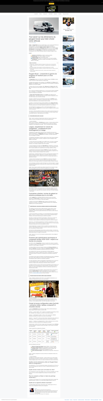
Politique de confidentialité (94, 399)
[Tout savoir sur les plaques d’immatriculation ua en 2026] (68, 48)
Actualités (60, 13)
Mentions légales (87, 399)
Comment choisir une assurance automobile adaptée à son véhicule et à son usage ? (68, 43)
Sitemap (100, 399)
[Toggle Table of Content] (57, 63)
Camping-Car (45, 13)
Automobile (36, 13)
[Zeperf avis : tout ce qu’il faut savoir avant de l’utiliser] (68, 81)
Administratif (50, 13)
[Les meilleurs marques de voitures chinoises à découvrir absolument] (68, 57)
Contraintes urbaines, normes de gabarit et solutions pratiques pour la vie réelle (42, 67)
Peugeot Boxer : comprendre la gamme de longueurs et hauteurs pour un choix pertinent (43, 64)
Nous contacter (67, 399)
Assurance (55, 13)
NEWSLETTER (51, 3)
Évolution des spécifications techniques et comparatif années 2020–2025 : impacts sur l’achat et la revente (44, 69)
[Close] (102, 2)
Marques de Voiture (66, 13)
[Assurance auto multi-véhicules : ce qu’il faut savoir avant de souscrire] (68, 69)
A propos (71, 399)
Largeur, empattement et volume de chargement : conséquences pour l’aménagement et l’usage (43, 66)
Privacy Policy (75, 399)
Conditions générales (81, 399)
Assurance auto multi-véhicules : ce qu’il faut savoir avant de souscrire (68, 76)
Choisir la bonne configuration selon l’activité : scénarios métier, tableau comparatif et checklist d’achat (42, 71)
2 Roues (40, 13)
